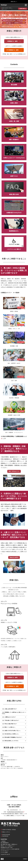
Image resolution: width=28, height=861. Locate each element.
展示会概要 (14, 84)
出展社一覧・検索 (14, 121)
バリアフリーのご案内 (13, 249)
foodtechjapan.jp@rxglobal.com (15, 811)
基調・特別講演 (13, 139)
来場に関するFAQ (14, 194)
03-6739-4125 (5, 836)
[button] (22, 9)
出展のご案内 (14, 103)
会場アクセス (14, 176)
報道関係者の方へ (14, 231)
